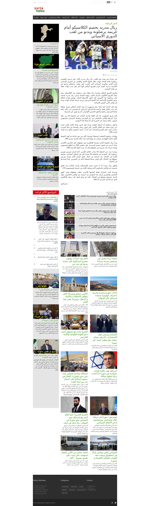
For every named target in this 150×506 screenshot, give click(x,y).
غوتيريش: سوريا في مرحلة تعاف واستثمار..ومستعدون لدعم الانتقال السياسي (105, 420)
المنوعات (81, 17)
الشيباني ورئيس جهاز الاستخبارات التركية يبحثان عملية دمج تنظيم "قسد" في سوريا (105, 338)
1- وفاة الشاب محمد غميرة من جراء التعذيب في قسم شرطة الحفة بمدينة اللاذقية (47, 199)
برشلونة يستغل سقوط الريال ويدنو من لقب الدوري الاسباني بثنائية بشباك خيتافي (98, 233)
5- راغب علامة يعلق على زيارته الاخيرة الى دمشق (49, 265)
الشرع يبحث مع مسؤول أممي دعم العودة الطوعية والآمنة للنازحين (74, 334)
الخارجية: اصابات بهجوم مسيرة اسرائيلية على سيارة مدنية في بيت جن (75, 261)
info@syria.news (92, 489)
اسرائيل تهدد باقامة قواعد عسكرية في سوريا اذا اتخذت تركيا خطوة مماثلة (104, 373)
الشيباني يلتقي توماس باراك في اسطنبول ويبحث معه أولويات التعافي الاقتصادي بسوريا (104, 456)
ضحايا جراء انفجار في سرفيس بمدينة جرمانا (107, 259)
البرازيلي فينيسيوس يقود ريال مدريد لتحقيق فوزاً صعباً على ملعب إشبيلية (97, 211)
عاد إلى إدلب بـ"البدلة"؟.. (49, 320)
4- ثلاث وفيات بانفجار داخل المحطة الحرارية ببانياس (48, 258)
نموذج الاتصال (91, 488)
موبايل (35, 2)
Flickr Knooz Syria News (40, 493)
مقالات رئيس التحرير (54, 17)
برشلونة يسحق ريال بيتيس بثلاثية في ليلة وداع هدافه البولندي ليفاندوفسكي (98, 204)
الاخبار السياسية (100, 17)
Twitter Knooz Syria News (41, 491)
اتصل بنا (36, 17)
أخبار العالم (74, 17)
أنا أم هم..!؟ (54, 44)
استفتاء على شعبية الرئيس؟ (48, 290)
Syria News (41, 502)
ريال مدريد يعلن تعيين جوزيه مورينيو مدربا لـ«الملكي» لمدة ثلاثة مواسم (96, 197)
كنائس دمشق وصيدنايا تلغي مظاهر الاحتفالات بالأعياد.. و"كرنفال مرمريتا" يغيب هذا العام (75, 297)
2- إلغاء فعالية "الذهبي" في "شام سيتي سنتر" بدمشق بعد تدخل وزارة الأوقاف (47, 241)
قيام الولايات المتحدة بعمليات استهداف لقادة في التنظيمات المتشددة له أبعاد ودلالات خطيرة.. (47, 179)
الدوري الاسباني (110, 192)
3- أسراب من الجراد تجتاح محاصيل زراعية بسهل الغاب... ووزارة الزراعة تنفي (47, 250)
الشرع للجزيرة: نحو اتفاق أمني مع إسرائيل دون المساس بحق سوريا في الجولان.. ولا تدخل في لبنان (76, 418)
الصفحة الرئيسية (111, 17)
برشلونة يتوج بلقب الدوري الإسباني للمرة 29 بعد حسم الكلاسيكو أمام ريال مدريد (97, 219)
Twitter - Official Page (40, 488)
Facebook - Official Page (40, 486)
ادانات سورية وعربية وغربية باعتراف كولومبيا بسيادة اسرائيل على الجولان (104, 295)
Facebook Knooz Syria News (41, 489)
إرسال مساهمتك (91, 486)
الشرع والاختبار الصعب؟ (50, 70)
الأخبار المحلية (90, 17)
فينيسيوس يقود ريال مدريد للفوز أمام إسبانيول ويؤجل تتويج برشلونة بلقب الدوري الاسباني (97, 226)
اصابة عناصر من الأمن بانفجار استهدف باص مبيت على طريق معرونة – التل (74, 455)
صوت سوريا (43, 17)
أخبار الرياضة (65, 17)
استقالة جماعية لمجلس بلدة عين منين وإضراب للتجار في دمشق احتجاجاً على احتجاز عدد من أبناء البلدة (75, 377)
